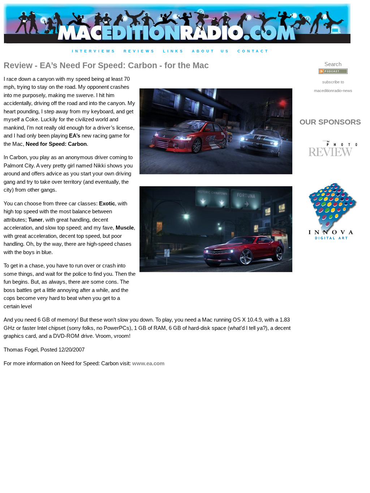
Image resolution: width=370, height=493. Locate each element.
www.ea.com (148, 363)
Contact (253, 51)
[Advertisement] (333, 373)
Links (174, 51)
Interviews (94, 51)
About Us (211, 51)
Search (332, 64)
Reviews (140, 51)
